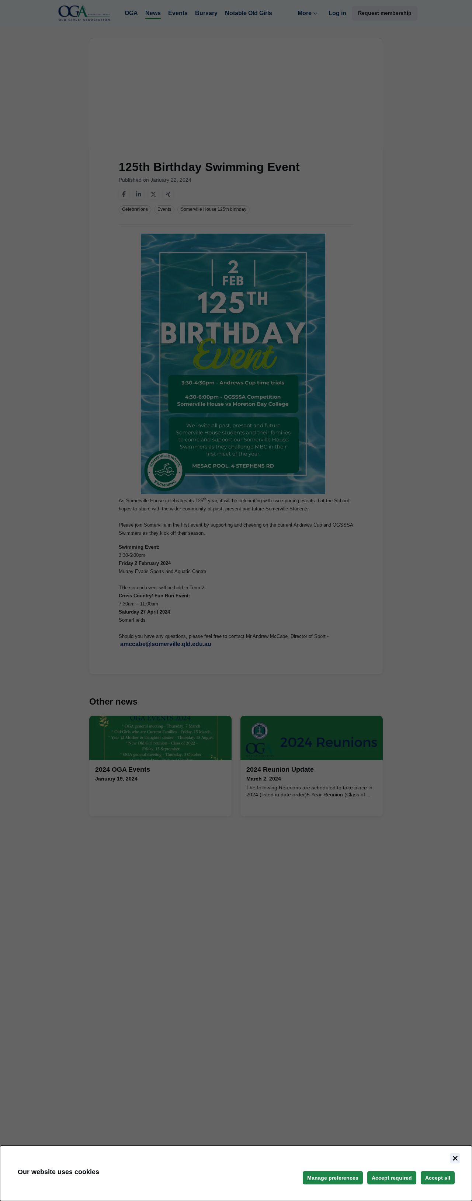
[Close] (455, 1158)
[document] (236, 1173)
